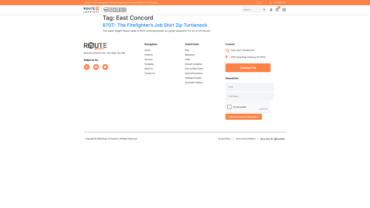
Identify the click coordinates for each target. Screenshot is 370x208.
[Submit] (264, 10)
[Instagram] (87, 67)
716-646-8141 (279, 2)
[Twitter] (105, 67)
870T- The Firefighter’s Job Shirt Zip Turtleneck (155, 25)
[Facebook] (96, 67)
